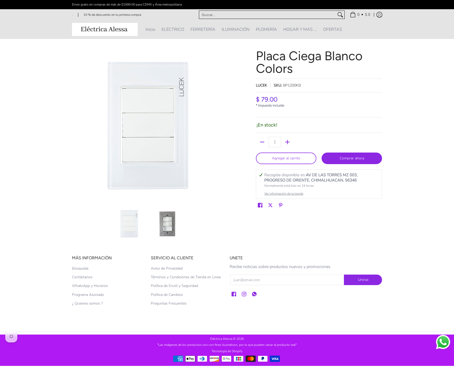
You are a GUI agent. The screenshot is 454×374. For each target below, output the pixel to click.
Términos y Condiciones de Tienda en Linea (186, 277)
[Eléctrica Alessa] (105, 29)
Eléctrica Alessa (221, 339)
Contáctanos (82, 277)
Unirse (363, 279)
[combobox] (267, 15)
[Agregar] (287, 142)
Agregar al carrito (286, 158)
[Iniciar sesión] (379, 14)
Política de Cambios (167, 294)
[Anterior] (75, 126)
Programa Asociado (88, 294)
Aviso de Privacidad (167, 268)
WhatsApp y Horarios (90, 285)
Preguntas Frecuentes (169, 303)
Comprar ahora (352, 158)
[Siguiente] (220, 126)
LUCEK (261, 85)
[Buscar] (340, 15)
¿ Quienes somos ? (87, 303)
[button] (260, 205)
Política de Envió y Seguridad (174, 285)
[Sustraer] (262, 142)
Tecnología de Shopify (227, 351)
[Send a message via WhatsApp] (443, 342)
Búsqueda (80, 268)
